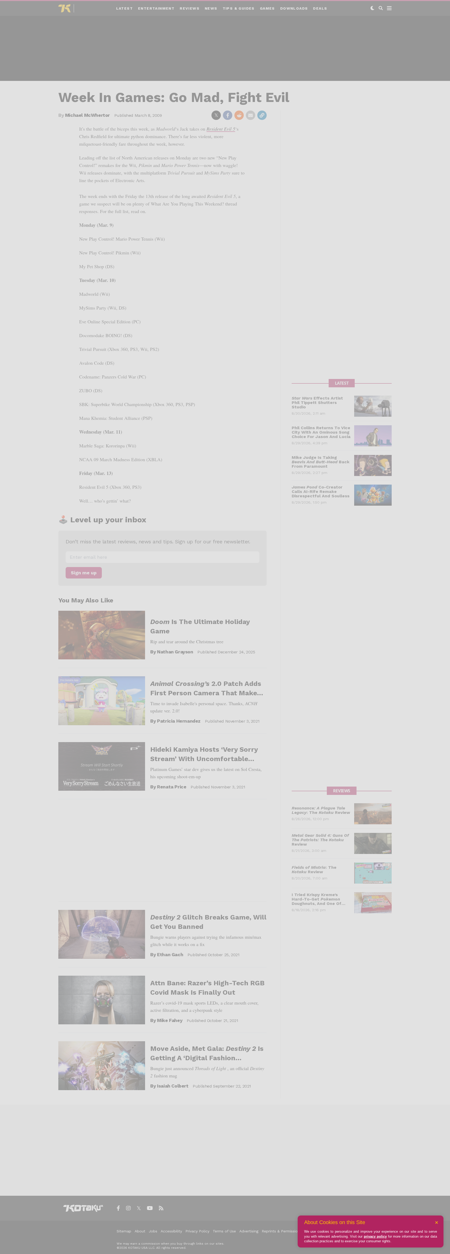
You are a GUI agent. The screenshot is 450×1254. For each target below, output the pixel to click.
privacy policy (375, 1236)
